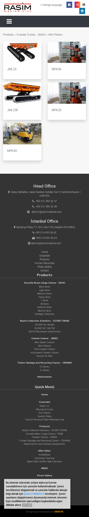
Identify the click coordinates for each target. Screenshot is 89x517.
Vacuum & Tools (44, 356)
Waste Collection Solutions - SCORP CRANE (44, 321)
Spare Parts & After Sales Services (44, 461)
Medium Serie (44, 293)
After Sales (44, 450)
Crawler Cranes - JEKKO (31, 34)
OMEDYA (58, 511)
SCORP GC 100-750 (45, 328)
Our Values (45, 412)
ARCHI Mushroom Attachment (45, 331)
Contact (44, 270)
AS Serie (44, 304)
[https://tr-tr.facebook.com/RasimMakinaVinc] (69, 4)
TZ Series (44, 366)
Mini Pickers (55, 34)
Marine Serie (44, 310)
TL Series (44, 370)
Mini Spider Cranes (45, 342)
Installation (45, 454)
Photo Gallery (44, 266)
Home (44, 252)
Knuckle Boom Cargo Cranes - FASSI (44, 283)
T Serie (44, 300)
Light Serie (44, 290)
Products (8, 34)
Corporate (44, 255)
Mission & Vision (44, 409)
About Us (44, 406)
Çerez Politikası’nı (34, 493)
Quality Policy (45, 416)
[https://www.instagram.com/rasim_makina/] (77, 4)
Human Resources (44, 263)
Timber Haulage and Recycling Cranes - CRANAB (44, 362)
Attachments (44, 377)
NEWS (44, 468)
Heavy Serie (44, 297)
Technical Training (44, 458)
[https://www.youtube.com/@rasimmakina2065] (84, 4)
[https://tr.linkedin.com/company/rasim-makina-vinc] (82, 10)
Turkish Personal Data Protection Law (44, 419)
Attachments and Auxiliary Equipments (44, 444)
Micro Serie (44, 286)
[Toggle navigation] (9, 21)
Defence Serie (44, 307)
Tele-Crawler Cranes (44, 349)
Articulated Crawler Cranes (44, 352)
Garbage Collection (44, 314)
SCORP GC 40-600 (44, 324)
